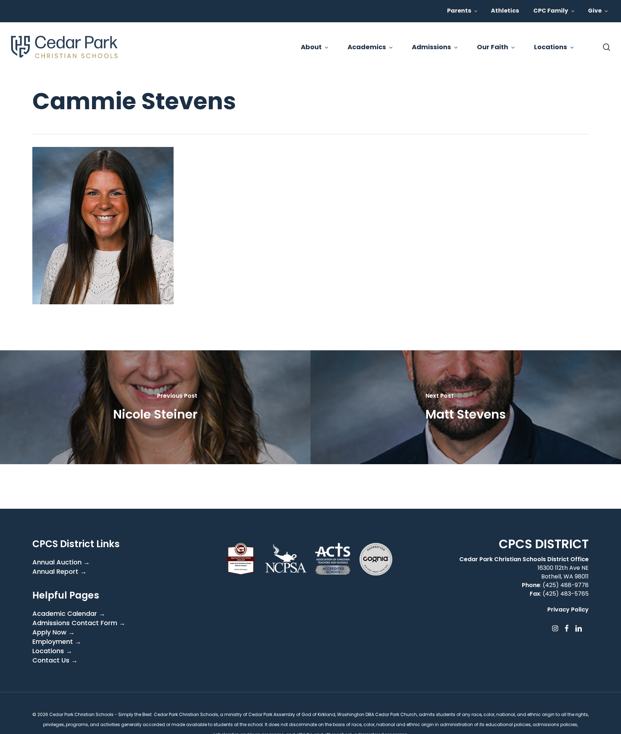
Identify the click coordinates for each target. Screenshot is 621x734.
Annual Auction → (61, 562)
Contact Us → (55, 660)
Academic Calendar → (68, 613)
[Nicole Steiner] (155, 407)
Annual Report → (59, 571)
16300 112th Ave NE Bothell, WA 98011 (563, 572)
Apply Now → (53, 632)
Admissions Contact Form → (78, 623)
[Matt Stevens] (465, 407)
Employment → (56, 641)
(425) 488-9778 (566, 585)
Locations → (52, 651)
